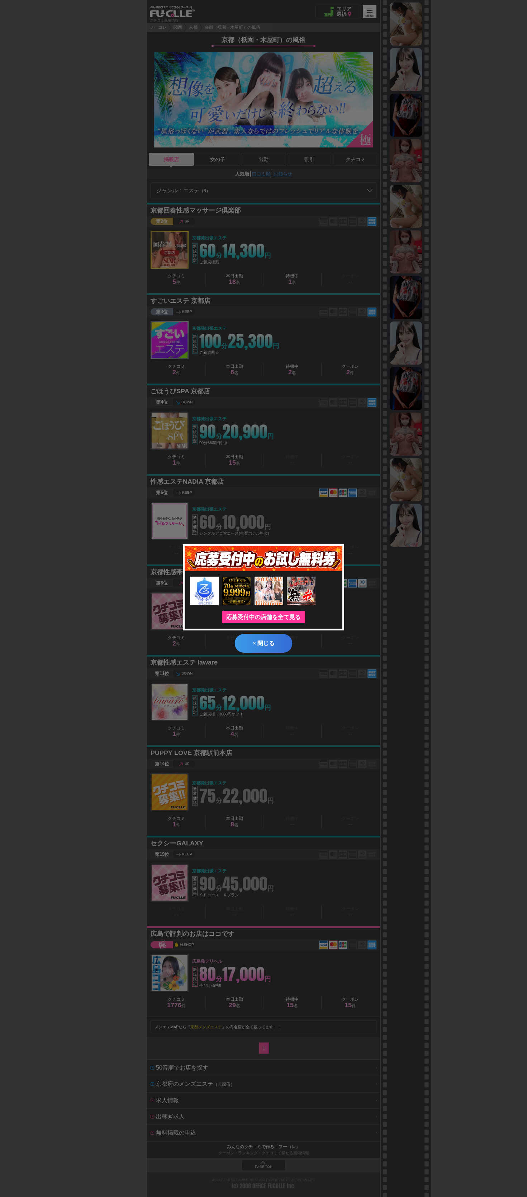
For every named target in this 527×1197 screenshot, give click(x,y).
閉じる (264, 643)
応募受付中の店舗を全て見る (263, 617)
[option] (406, 24)
